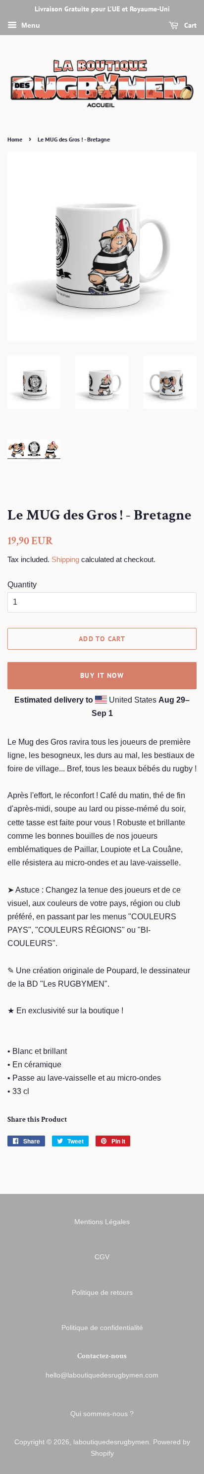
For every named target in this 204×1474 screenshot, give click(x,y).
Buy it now (102, 675)
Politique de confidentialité (102, 1327)
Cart (189, 25)
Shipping (65, 559)
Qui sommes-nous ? (102, 1414)
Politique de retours (102, 1292)
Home (14, 139)
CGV (102, 1257)
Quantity (22, 584)
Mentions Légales (102, 1222)
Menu (29, 25)
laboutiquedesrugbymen (111, 1442)
